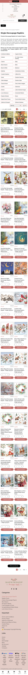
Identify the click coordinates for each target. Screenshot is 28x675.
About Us (4, 625)
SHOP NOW (15, 1)
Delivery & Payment (7, 620)
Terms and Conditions (8, 617)
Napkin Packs (5, 598)
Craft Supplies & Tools (8, 605)
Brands (15, 9)
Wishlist (4, 646)
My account (5, 644)
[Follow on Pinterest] (16, 589)
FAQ (3, 627)
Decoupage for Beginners (15, 4)
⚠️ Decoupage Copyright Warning (11, 629)
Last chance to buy (7, 609)
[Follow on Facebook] (11, 589)
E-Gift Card (15, 11)
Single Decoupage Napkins (9, 596)
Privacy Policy (6, 618)
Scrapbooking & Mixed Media (10, 607)
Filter (3, 25)
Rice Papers (5, 602)
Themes (15, 8)
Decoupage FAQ (15, 6)
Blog (15, 5)
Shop (3, 639)
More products (14, 566)
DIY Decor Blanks (6, 603)
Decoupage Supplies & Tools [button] (20, 47)
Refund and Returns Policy (9, 622)
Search (22, 20)
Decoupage (5, 640)
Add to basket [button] (7, 136)
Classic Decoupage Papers (9, 600)
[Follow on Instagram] (13, 589)
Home (2, 29)
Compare (4, 648)
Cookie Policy (5, 624)
